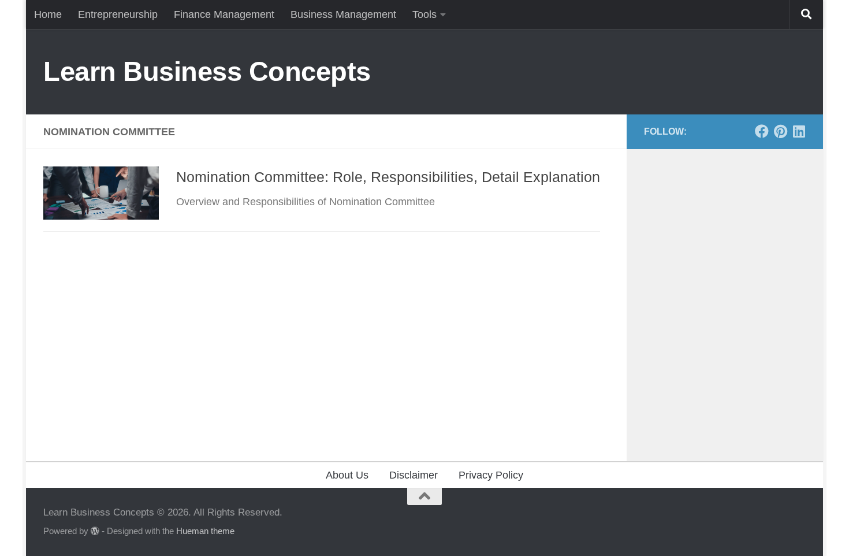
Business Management (343, 14)
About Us (347, 475)
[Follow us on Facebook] (762, 131)
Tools (424, 14)
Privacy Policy (491, 475)
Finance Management (224, 14)
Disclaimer (413, 475)
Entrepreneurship (118, 14)
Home (48, 14)
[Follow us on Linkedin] (799, 131)
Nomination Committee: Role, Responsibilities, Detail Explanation (388, 177)
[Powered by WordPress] (95, 531)
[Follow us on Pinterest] (780, 131)
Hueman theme (205, 531)
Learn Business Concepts (207, 71)
